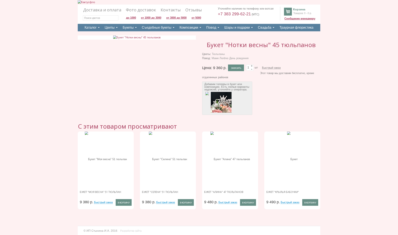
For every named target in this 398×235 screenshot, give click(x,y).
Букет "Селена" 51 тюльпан (160, 192)
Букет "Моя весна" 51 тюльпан (100, 192)
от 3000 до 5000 (176, 17)
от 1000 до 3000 (151, 17)
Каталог (91, 27)
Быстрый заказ (271, 67)
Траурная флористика (296, 27)
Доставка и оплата (102, 10)
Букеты (128, 27)
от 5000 (196, 17)
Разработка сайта (131, 230)
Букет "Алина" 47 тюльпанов (223, 192)
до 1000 (131, 17)
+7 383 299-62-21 (234, 14)
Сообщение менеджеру (299, 18)
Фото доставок (141, 10)
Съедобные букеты (156, 27)
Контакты (171, 10)
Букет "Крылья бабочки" (282, 192)
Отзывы (193, 10)
